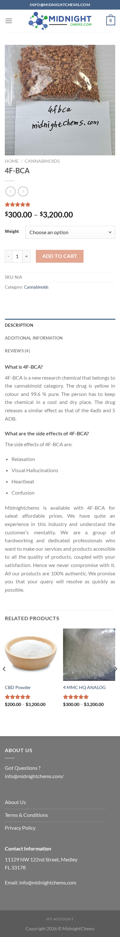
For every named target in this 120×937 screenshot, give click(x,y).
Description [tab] (19, 325)
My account (60, 918)
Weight (12, 231)
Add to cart (59, 256)
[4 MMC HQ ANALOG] (89, 655)
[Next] (115, 681)
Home (12, 161)
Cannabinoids (42, 161)
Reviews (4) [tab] (17, 350)
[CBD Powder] (31, 655)
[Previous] (4, 681)
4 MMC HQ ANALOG (84, 687)
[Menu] (8, 21)
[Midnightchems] (60, 20)
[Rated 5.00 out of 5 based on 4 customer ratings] (60, 204)
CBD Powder (18, 687)
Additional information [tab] (34, 338)
